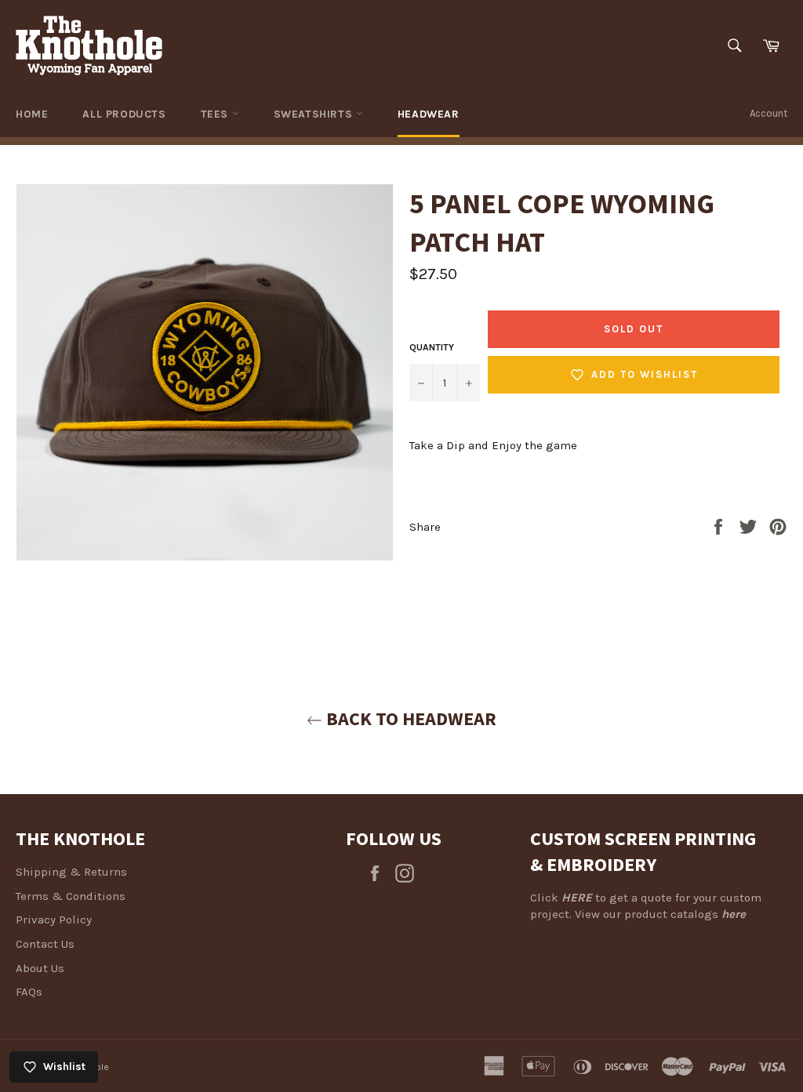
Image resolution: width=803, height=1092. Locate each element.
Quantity (431, 347)
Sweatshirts (315, 114)
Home (32, 114)
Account (768, 113)
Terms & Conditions (70, 896)
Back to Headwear (409, 718)
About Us (40, 968)
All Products (123, 114)
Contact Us (45, 944)
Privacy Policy (54, 919)
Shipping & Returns (71, 872)
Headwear (429, 114)
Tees (216, 114)
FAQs (29, 992)
